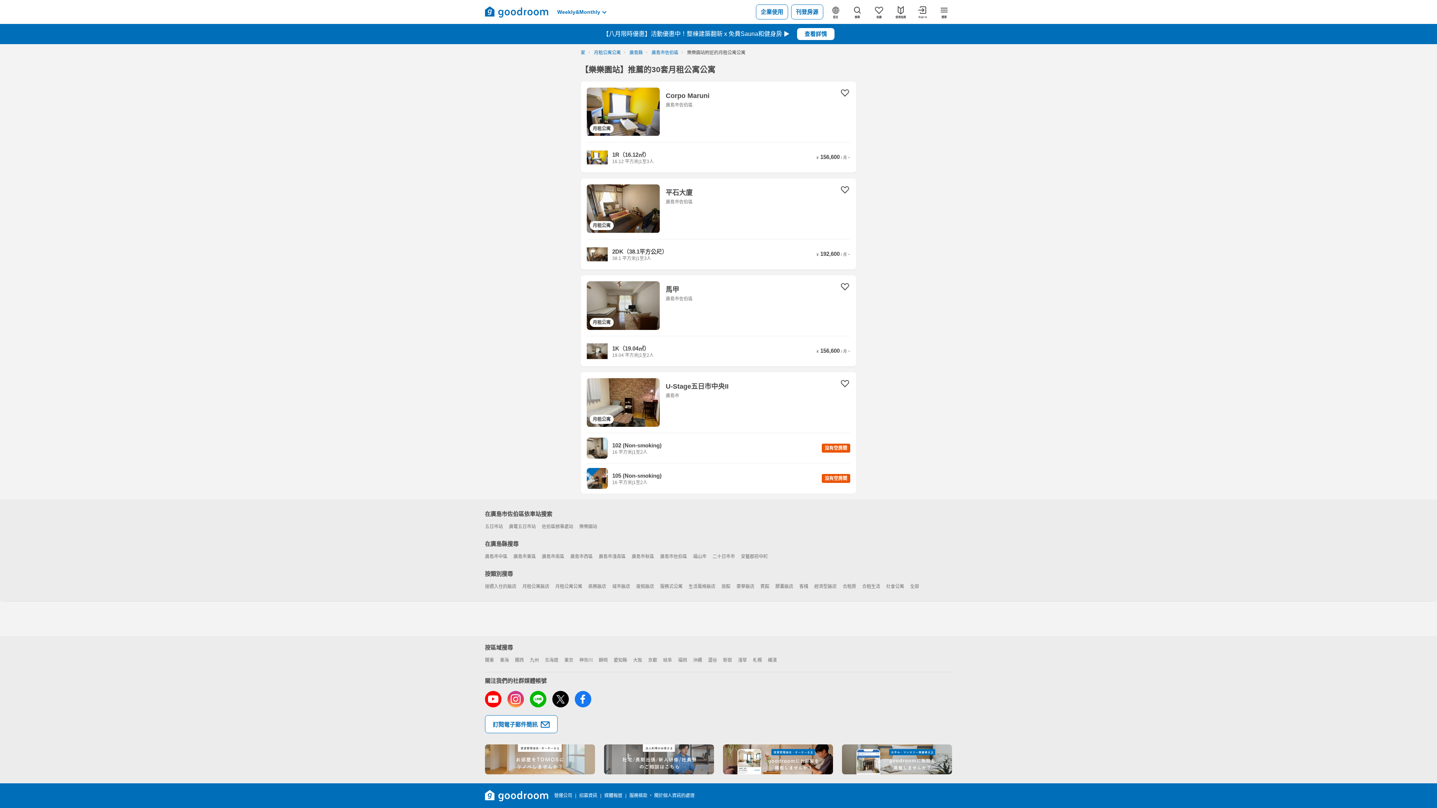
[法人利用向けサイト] (659, 759)
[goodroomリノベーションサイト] (540, 759)
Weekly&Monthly (578, 12)
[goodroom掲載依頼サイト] (778, 759)
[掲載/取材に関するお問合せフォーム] (897, 759)
